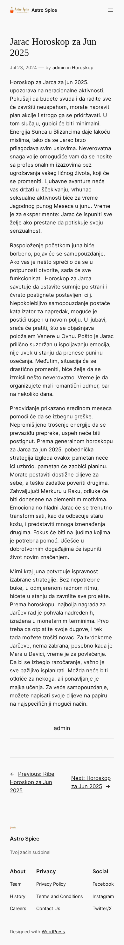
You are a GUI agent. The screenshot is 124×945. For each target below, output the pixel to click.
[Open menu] (110, 10)
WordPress (53, 931)
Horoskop (82, 67)
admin (58, 67)
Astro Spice (44, 10)
